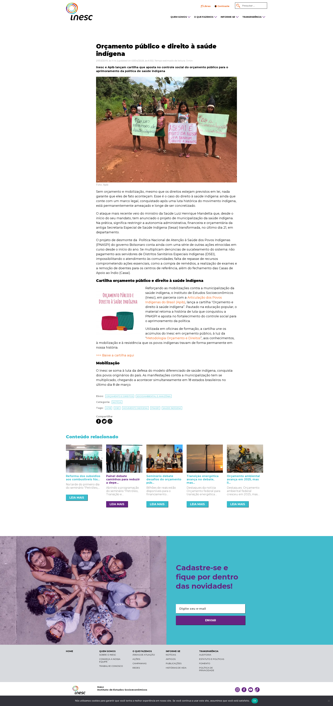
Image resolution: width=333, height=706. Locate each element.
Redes (136, 667)
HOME (69, 651)
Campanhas (139, 663)
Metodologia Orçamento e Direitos (173, 338)
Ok (254, 700)
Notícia (117, 402)
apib (108, 408)
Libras (207, 6)
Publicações (173, 663)
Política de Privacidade (206, 669)
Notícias (171, 654)
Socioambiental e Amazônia (154, 396)
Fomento (204, 663)
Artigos (171, 659)
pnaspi (155, 408)
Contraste (223, 6)
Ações (136, 659)
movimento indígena (135, 408)
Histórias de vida (176, 667)
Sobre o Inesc (107, 654)
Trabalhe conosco (111, 666)
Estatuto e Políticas (211, 659)
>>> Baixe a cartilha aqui (115, 355)
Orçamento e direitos (119, 396)
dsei (117, 408)
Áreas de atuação (144, 654)
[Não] (328, 701)
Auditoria (205, 654)
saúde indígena (172, 408)
